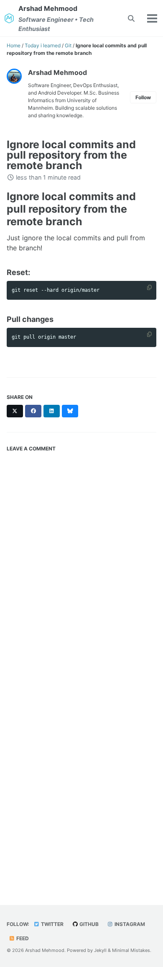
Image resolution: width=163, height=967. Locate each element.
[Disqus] (81, 560)
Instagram (129, 924)
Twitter (52, 924)
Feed (22, 938)
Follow (143, 97)
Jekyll (100, 950)
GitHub (88, 924)
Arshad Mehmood (56, 18)
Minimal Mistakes (131, 950)
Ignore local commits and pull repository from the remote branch (71, 155)
